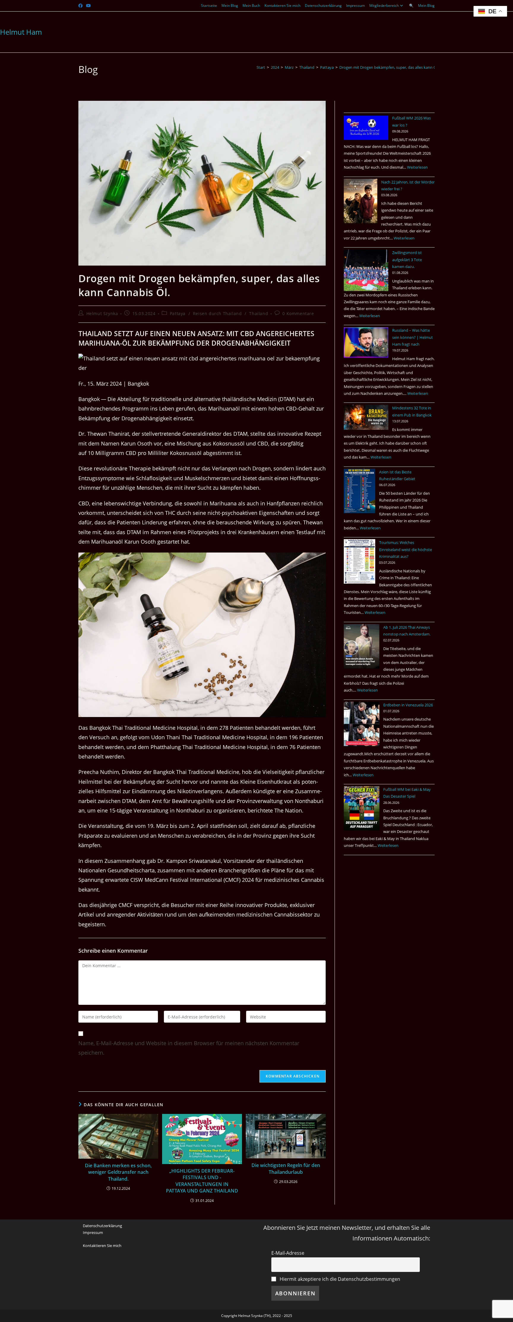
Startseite (209, 5)
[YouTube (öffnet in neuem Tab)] (88, 6)
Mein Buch (251, 5)
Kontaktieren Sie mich (282, 5)
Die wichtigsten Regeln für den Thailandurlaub (285, 1168)
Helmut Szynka (102, 313)
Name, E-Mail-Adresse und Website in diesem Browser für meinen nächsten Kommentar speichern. (188, 1048)
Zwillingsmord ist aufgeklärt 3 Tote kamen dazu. (407, 259)
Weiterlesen (417, 167)
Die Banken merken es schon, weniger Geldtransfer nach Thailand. (118, 1172)
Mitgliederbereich (384, 5)
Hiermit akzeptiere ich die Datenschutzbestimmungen (339, 1279)
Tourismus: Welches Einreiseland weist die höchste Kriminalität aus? (405, 549)
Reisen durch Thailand (217, 313)
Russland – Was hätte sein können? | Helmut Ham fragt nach (412, 337)
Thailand (258, 313)
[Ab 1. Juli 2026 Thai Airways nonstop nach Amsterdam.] (361, 646)
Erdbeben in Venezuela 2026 (408, 705)
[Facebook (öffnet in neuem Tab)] (81, 6)
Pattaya (178, 313)
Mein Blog (229, 5)
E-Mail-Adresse (287, 1253)
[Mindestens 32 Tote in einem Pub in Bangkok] (366, 417)
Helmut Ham (21, 32)
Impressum (355, 5)
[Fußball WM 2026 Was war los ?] (366, 127)
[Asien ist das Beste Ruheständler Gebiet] (359, 491)
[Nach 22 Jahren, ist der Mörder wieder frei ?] (360, 201)
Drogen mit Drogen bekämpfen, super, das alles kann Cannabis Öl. (397, 67)
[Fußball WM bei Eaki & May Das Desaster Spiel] (361, 808)
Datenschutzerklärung (323, 5)
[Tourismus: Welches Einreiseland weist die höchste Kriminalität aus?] (359, 561)
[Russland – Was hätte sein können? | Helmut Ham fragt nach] (366, 342)
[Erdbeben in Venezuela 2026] (361, 724)
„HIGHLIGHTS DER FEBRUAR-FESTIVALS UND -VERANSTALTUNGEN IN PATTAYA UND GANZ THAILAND (202, 1181)
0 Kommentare (298, 313)
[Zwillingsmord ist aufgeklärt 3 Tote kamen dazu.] (366, 270)
